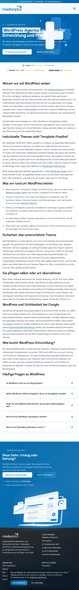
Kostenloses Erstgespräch (16, 52)
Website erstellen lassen (16, 193)
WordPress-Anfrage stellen (16, 475)
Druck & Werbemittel (50, 551)
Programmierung (55, 89)
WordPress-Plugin (58, 171)
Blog (4, 572)
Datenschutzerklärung (38, 577)
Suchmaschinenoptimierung (22, 327)
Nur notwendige (37, 583)
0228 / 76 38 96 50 (26, 1)
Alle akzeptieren (19, 583)
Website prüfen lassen (45, 52)
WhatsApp (39, 1)
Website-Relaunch (29, 203)
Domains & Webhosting (51, 554)
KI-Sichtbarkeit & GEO (50, 544)
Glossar (5, 576)
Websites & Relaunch (50, 537)
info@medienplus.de (54, 1)
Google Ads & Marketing (51, 548)
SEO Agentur (47, 541)
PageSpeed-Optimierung (53, 166)
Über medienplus (9, 566)
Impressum (46, 566)
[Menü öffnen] (74, 8)
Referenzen (6, 569)
